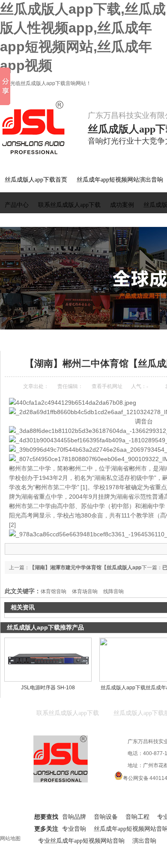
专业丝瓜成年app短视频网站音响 (81, 841)
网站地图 (10, 838)
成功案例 (122, 205)
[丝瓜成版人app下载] (38, 128)
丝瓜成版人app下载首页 (36, 179)
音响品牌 (74, 817)
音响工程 (137, 817)
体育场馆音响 (132, 339)
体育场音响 (85, 591)
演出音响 (144, 841)
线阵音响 (113, 591)
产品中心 (17, 205)
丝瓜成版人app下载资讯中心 (78, 339)
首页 (35, 339)
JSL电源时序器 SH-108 (48, 688)
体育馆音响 (53, 591)
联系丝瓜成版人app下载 (69, 205)
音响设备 (106, 817)
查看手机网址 (107, 386)
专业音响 (74, 829)
